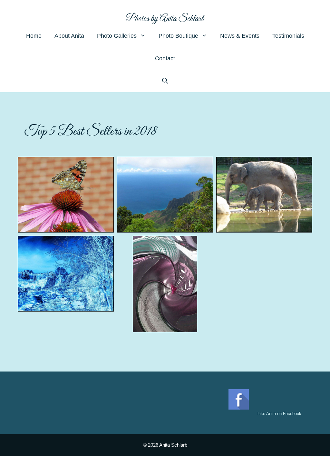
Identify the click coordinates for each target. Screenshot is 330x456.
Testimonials (288, 36)
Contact (165, 58)
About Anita (69, 36)
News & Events (239, 36)
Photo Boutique (178, 36)
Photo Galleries (117, 36)
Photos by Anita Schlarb (165, 19)
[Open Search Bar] (165, 81)
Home (34, 36)
